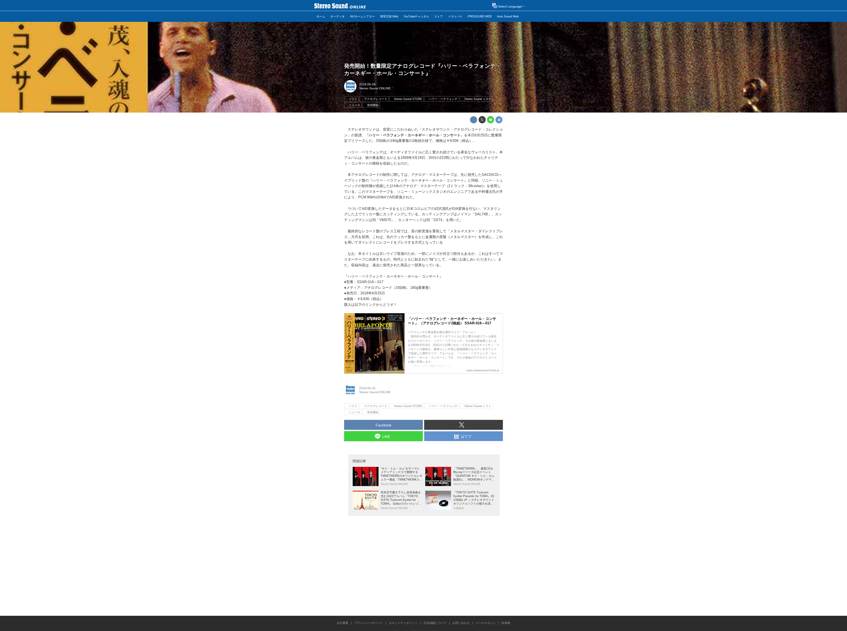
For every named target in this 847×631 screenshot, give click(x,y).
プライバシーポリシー (368, 623)
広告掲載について (435, 623)
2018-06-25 (367, 84)
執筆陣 (506, 623)
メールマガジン (486, 623)
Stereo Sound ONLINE (375, 88)
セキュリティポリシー (403, 623)
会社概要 (342, 623)
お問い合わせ (461, 623)
